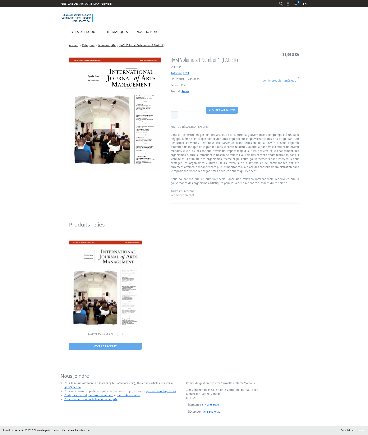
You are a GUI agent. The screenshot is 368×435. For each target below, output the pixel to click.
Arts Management (99, 3)
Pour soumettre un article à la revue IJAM (90, 399)
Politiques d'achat (75, 395)
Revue (185, 91)
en (305, 3)
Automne (176, 73)
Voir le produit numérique (279, 80)
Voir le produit (105, 346)
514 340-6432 (211, 411)
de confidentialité (128, 395)
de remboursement (101, 395)
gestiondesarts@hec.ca (161, 391)
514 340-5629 (210, 404)
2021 (186, 73)
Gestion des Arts (73, 3)
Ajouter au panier (222, 110)
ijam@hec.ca (72, 387)
